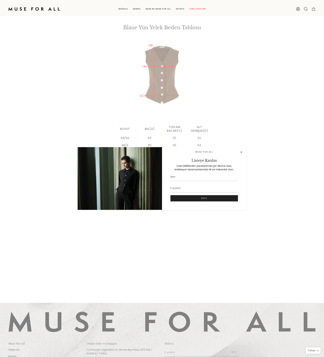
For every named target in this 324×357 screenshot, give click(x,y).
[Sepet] (313, 9)
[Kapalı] (241, 152)
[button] (123, 9)
